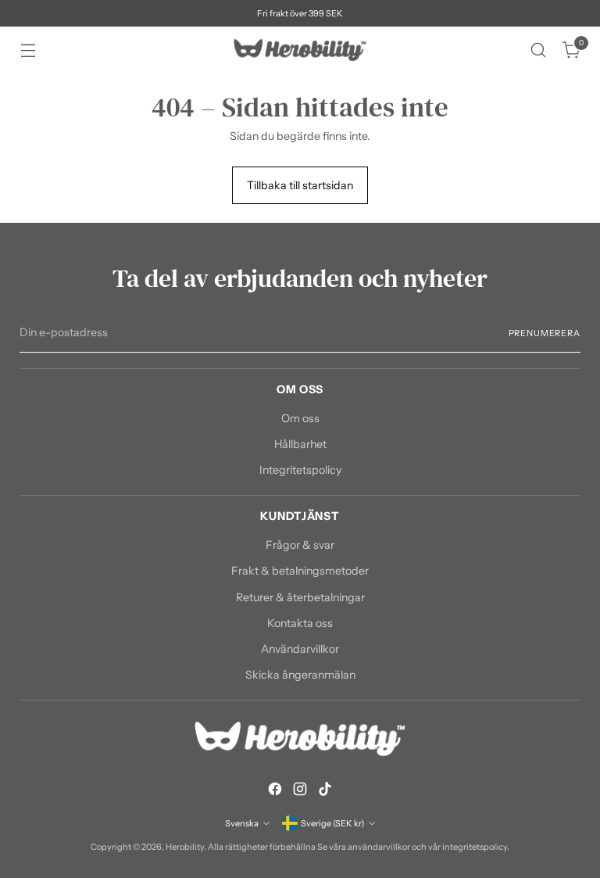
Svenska (242, 823)
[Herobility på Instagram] (300, 791)
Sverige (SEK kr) (332, 823)
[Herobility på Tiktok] (325, 791)
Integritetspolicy (300, 470)
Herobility (185, 846)
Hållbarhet (300, 444)
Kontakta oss (300, 623)
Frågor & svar (300, 545)
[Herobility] (300, 50)
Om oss (300, 418)
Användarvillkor (300, 649)
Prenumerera (544, 333)
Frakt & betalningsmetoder (300, 571)
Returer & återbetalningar (300, 597)
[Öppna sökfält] (539, 50)
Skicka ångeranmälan (300, 675)
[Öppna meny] (28, 50)
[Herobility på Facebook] (275, 791)
